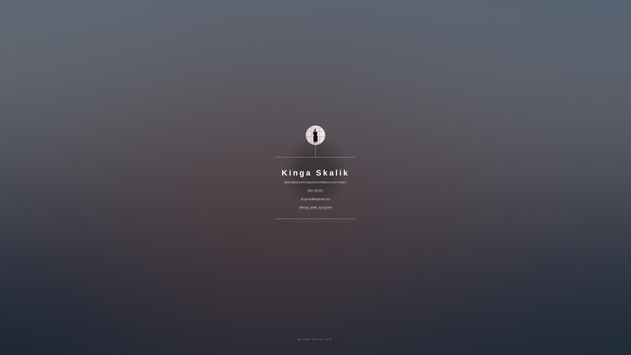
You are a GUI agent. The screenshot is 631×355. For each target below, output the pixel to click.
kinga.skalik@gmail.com (315, 199)
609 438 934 (315, 190)
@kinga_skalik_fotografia (315, 207)
